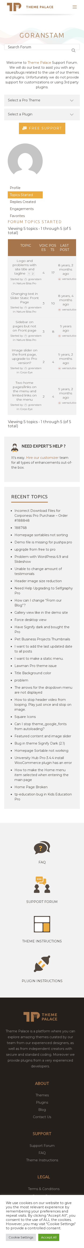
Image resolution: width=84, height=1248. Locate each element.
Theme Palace (40, 7)
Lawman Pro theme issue (35, 666)
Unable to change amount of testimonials (38, 571)
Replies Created (23, 202)
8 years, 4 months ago (66, 300)
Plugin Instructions (42, 981)
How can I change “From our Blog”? (38, 602)
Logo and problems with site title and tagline (24, 267)
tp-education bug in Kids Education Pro (43, 796)
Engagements (22, 209)
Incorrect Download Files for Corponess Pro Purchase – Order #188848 (41, 516)
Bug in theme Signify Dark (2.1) (39, 743)
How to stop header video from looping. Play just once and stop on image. (42, 705)
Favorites (17, 216)
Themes (42, 1095)
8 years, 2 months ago (65, 269)
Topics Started (21, 195)
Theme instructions (42, 941)
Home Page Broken (31, 787)
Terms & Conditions (44, 1189)
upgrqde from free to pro (35, 549)
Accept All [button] (48, 1237)
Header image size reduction (38, 581)
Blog (42, 1110)
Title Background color (32, 673)
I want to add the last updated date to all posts (43, 648)
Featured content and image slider (42, 736)
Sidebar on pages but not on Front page (24, 326)
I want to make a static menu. (38, 658)
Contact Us (42, 1117)
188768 (20, 528)
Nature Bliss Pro (26, 283)
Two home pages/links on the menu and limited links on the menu (24, 391)
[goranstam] (25, 182)
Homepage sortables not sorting (41, 535)
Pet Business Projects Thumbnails (42, 639)
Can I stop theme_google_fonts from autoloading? (40, 726)
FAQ (42, 1153)
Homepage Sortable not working (41, 751)
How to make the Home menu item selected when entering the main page (41, 775)
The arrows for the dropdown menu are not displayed (43, 690)
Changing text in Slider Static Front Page (24, 298)
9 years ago (65, 328)
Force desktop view (30, 620)
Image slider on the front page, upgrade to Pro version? (24, 356)
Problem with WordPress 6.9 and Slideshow (41, 559)
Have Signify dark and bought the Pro (42, 629)
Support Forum (42, 902)
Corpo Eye (26, 372)
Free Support (45, 128)
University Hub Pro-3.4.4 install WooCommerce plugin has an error (43, 760)
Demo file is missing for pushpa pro (43, 542)
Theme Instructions (42, 1160)
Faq (42, 862)
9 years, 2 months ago (65, 358)
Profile (15, 188)
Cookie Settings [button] (21, 1237)
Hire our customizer (42, 458)
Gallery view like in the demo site (41, 612)
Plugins (42, 1102)
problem (21, 680)
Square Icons (25, 717)
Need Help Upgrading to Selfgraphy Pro (43, 590)
